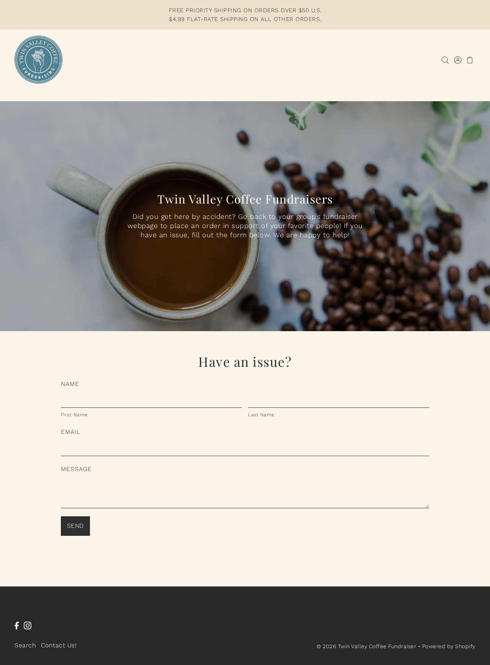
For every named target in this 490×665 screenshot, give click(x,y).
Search (25, 645)
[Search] (445, 59)
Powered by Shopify (448, 646)
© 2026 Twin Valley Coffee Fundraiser (366, 646)
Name (70, 384)
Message (76, 469)
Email (70, 431)
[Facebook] (17, 625)
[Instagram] (27, 625)
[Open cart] (469, 59)
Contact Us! (59, 645)
